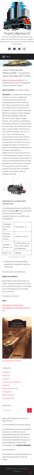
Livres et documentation (10, 382)
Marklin (4, 385)
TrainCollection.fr (17, 33)
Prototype (5, 392)
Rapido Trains (7, 395)
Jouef (4, 379)
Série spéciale (7, 398)
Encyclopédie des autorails (11, 361)
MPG (30, 473)
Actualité (5, 372)
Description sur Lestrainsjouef (12, 305)
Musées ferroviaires (9, 388)
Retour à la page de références (13, 80)
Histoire (5, 375)
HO (24, 272)
